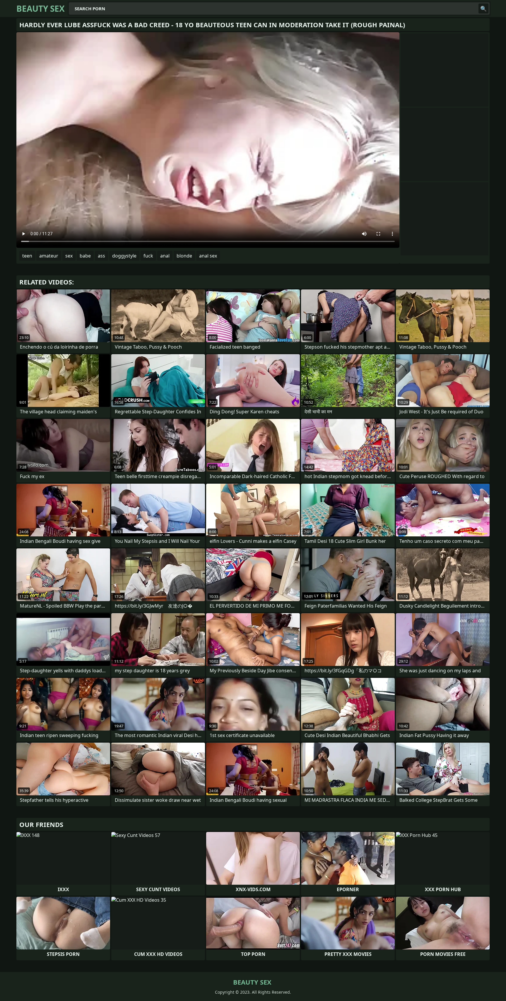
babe (85, 256)
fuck (148, 256)
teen (27, 256)
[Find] (483, 8)
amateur (48, 256)
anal (165, 256)
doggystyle (124, 256)
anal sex (208, 256)
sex (69, 256)
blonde (184, 256)
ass (101, 256)
